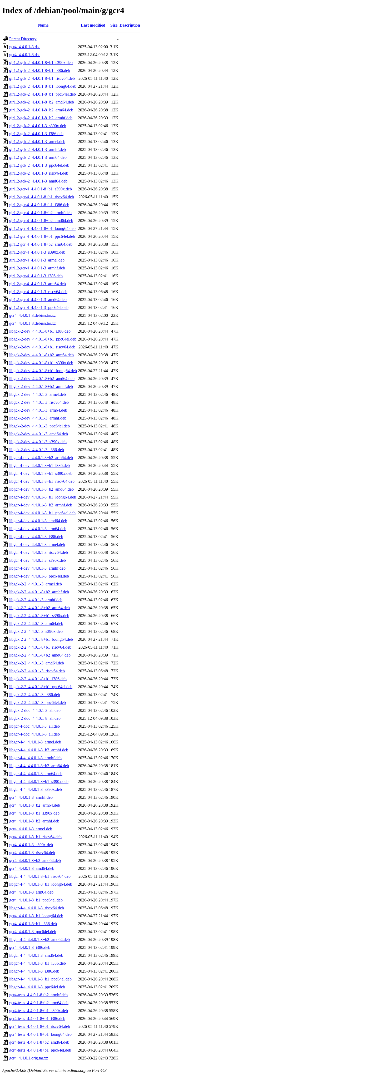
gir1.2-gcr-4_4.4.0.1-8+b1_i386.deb (39, 205)
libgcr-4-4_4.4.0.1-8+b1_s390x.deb (38, 781)
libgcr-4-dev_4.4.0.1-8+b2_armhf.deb (40, 505)
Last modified (93, 25)
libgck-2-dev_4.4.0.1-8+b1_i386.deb (40, 331)
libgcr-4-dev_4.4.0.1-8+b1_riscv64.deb (42, 481)
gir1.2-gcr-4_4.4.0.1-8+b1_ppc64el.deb (42, 236)
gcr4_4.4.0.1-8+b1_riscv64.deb (35, 837)
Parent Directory (23, 39)
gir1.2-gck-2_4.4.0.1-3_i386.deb (36, 133)
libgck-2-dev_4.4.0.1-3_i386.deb (36, 449)
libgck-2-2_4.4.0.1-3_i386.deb (34, 694)
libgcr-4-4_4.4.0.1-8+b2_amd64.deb (39, 939)
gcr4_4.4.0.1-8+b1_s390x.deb (34, 813)
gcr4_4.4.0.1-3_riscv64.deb (32, 852)
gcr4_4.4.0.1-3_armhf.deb (31, 797)
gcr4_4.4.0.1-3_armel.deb (30, 829)
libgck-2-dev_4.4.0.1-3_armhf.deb (37, 418)
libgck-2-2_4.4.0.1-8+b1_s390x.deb (39, 615)
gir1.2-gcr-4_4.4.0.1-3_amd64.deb (38, 299)
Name (43, 25)
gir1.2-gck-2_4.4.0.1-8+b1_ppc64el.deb (42, 94)
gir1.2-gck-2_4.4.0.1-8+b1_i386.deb (39, 70)
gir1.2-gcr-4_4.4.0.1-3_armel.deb (36, 260)
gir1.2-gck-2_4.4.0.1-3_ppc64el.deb (39, 165)
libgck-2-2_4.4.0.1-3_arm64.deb (36, 623)
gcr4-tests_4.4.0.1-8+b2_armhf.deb (38, 995)
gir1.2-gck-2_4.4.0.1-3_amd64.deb (38, 181)
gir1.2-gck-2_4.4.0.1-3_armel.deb (37, 141)
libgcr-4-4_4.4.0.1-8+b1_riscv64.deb (40, 876)
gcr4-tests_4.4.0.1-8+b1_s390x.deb (38, 1010)
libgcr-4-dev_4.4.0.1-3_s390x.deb (37, 560)
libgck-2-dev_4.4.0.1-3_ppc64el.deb (39, 426)
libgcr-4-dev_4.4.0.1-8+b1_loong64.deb (42, 497)
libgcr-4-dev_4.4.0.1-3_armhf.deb (37, 568)
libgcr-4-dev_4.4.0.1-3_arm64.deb (37, 528)
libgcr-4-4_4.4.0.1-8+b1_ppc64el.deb (40, 979)
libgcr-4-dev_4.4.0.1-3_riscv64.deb (38, 552)
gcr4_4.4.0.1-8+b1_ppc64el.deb (36, 900)
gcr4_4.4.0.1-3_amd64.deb (31, 868)
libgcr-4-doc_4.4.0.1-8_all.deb (34, 734)
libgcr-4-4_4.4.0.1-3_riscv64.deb (36, 908)
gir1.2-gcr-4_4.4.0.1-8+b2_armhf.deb (40, 212)
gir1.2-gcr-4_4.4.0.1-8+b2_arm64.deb (40, 244)
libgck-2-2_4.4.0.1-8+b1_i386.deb (38, 679)
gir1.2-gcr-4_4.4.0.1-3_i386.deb (36, 276)
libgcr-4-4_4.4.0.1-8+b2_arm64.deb (39, 765)
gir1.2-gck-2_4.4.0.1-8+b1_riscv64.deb (42, 78)
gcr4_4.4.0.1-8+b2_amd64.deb (35, 860)
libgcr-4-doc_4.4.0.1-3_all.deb (34, 726)
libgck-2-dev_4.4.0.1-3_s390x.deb (38, 442)
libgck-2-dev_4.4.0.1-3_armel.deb (37, 394)
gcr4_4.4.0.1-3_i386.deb (29, 947)
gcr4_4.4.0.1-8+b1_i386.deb (33, 923)
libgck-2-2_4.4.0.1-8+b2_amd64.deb (40, 655)
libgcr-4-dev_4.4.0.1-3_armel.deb (37, 544)
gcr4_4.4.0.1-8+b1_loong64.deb (36, 916)
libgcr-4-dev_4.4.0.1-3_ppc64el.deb (39, 576)
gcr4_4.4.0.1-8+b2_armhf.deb (34, 821)
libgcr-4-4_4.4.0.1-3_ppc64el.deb (37, 987)
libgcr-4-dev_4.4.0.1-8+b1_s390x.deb (40, 473)
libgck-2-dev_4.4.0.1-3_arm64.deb (38, 410)
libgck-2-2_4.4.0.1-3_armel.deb (35, 584)
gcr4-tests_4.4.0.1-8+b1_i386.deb (37, 1018)
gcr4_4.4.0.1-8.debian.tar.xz (32, 323)
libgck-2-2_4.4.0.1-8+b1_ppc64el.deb (40, 686)
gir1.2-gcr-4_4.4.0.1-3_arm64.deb (37, 284)
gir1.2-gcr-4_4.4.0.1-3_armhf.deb (37, 268)
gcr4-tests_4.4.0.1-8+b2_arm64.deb (38, 1002)
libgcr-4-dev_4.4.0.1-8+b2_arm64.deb (41, 457)
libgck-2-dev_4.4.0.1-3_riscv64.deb (39, 402)
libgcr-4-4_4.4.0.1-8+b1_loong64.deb (40, 884)
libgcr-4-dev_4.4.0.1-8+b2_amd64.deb (41, 489)
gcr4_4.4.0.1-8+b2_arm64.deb (34, 805)
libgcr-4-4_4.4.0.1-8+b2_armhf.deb (38, 750)
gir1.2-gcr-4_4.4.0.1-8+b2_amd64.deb (41, 220)
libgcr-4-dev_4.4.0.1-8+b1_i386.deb (39, 465)
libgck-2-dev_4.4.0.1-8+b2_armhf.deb (41, 386)
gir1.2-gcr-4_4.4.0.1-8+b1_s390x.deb (40, 189)
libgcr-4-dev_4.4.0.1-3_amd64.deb (38, 521)
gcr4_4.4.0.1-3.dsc (24, 47)
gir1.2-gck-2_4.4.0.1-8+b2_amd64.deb (41, 102)
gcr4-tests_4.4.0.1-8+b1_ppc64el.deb (40, 1050)
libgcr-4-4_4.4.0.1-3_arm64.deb (35, 773)
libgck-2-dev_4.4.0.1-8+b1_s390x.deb (41, 363)
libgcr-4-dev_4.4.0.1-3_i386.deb (36, 536)
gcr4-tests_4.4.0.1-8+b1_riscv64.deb (39, 1026)
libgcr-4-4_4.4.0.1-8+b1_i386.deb (37, 963)
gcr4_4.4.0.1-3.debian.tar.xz (32, 315)
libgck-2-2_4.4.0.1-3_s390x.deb (36, 631)
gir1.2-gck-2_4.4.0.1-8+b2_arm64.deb (41, 110)
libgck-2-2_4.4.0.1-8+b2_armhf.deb (39, 592)
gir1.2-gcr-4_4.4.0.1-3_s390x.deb (37, 252)
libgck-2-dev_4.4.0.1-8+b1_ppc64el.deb (42, 339)
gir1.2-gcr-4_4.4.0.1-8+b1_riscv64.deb (41, 197)
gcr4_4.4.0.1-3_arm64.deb (31, 892)
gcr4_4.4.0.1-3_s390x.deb (31, 844)
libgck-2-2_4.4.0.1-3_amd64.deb (36, 663)
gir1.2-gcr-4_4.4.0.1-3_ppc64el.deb (38, 307)
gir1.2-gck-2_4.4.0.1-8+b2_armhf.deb (40, 118)
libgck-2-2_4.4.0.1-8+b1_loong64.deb (41, 639)
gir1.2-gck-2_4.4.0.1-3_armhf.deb (37, 149)
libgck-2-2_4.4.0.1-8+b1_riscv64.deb (40, 647)
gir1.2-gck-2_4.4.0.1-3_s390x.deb (37, 126)
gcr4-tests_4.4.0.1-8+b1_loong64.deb (40, 1034)
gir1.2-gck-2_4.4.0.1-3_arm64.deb (38, 157)
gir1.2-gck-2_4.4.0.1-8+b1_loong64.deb (42, 86)
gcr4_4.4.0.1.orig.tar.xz (28, 1058)
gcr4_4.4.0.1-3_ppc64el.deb (32, 931)
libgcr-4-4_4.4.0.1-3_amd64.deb (36, 955)
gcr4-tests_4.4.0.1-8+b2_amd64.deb (39, 1042)
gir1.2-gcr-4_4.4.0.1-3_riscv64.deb (38, 291)
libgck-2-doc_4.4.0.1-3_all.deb (35, 710)
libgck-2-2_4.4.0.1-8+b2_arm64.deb (39, 607)
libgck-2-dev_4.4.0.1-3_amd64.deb (38, 434)
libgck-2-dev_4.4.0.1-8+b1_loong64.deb (43, 370)
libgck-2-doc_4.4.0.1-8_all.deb (35, 718)
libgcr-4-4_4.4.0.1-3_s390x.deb (35, 789)
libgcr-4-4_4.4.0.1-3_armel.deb (35, 742)
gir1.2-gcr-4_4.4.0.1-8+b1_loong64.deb (42, 228)
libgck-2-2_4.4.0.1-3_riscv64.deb (37, 671)
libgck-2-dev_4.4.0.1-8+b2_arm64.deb (41, 355)
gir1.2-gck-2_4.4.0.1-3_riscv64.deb (38, 173)
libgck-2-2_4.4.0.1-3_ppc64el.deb (37, 702)
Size (113, 25)
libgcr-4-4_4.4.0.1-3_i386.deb (34, 971)
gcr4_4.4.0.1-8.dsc (24, 54)
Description (130, 25)
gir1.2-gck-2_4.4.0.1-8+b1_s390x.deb (41, 62)
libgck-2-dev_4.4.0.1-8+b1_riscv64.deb (42, 347)
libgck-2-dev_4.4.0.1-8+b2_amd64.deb (42, 378)
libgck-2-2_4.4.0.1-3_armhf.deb (35, 600)
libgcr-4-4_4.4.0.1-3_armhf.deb (35, 758)
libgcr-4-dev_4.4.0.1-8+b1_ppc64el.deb (42, 513)
